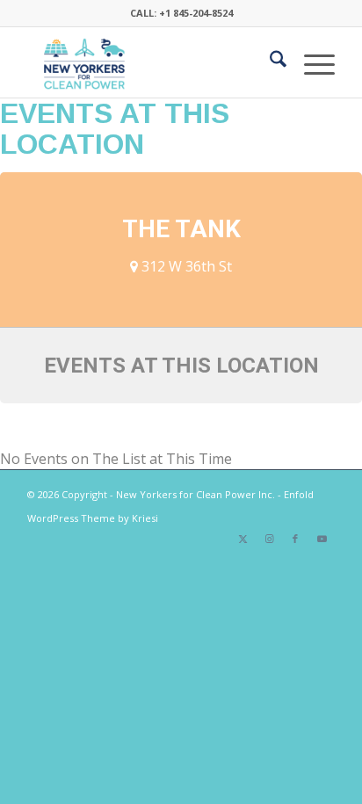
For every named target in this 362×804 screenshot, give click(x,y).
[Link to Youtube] (321, 538)
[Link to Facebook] (295, 538)
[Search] (269, 62)
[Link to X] (242, 538)
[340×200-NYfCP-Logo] (150, 62)
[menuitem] (269, 62)
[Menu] (310, 62)
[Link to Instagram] (269, 538)
